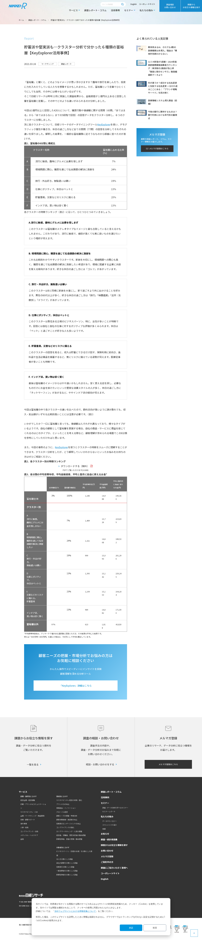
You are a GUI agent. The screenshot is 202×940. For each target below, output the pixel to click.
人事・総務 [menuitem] (24, 827)
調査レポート (66, 64)
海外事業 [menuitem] (23, 823)
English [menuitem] (104, 878)
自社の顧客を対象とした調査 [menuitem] (66, 863)
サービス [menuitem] (73, 10)
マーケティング (47, 64)
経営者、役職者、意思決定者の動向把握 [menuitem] (71, 835)
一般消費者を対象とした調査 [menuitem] (66, 870)
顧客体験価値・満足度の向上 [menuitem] (66, 819)
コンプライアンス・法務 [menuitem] (29, 831)
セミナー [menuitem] (128, 10)
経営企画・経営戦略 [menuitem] (27, 800)
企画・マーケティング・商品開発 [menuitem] (32, 816)
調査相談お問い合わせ (170, 6)
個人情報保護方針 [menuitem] (25, 925)
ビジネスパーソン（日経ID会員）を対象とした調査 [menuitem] (74, 853)
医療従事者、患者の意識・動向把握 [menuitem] (69, 839)
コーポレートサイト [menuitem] (110, 873)
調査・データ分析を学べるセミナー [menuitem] (115, 807)
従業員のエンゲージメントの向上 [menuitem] (68, 823)
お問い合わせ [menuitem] (107, 850)
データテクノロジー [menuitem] (109, 821)
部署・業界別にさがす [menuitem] (28, 796)
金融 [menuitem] (22, 839)
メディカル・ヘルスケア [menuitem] (29, 835)
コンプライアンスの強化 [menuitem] (65, 827)
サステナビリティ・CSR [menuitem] (29, 812)
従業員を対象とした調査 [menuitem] (65, 867)
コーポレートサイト (147, 4)
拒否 (155, 927)
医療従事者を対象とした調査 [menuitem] (66, 874)
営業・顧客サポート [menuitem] (27, 819)
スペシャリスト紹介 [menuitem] (109, 825)
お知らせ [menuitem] (105, 833)
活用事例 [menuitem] (115, 10)
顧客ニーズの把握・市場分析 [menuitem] (66, 816)
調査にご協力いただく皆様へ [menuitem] (114, 867)
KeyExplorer (103, 124)
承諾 (131, 927)
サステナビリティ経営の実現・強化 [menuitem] (69, 800)
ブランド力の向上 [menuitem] (62, 804)
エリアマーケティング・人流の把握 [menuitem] (69, 831)
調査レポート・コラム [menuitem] (95, 10)
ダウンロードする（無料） (75, 466)
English (134, 4)
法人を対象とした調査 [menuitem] (64, 859)
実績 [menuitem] (104, 829)
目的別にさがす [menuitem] (62, 796)
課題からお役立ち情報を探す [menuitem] (191, 6)
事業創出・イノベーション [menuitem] (66, 808)
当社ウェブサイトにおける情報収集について (75, 911)
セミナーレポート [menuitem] (108, 811)
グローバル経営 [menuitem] (62, 812)
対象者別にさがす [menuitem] (62, 847)
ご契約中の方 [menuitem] (107, 861)
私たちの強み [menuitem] (146, 10)
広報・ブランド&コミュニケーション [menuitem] (33, 806)
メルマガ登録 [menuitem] (107, 856)
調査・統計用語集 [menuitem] (109, 839)
